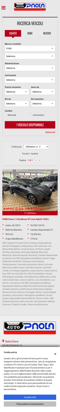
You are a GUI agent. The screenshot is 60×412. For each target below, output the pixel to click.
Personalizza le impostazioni (30, 404)
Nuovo (47, 33)
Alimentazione (12, 63)
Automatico (38, 115)
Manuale (11, 115)
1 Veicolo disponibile (30, 125)
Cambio (8, 111)
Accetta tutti (30, 397)
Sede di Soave (11, 341)
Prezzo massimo (13, 87)
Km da (8, 99)
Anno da (35, 87)
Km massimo (37, 99)
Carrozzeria (10, 75)
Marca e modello (13, 44)
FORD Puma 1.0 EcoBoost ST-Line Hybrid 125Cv (25, 219)
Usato (13, 33)
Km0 (29, 33)
